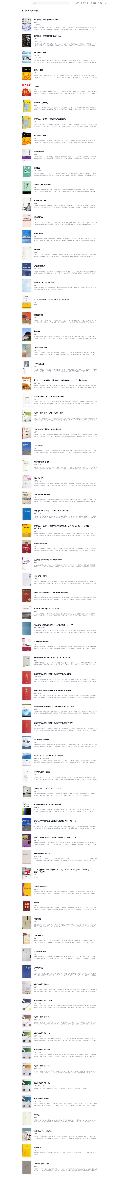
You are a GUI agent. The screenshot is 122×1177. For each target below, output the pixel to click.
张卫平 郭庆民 (37, 840)
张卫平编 (36, 889)
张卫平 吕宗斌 (37, 268)
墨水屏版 (93, 3)
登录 (106, 3)
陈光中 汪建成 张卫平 (39, 628)
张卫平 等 (36, 366)
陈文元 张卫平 (37, 464)
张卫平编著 (37, 55)
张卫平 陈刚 (37, 350)
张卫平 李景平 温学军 (39, 170)
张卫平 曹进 (37, 383)
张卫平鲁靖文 (37, 481)
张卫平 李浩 (37, 726)
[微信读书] (20, 3)
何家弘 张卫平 (37, 513)
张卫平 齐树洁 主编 (39, 1086)
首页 (77, 3)
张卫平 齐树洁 (37, 1003)
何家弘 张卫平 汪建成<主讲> (41, 758)
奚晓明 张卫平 (37, 677)
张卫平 (35, 22)
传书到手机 (84, 3)
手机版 (100, 3)
